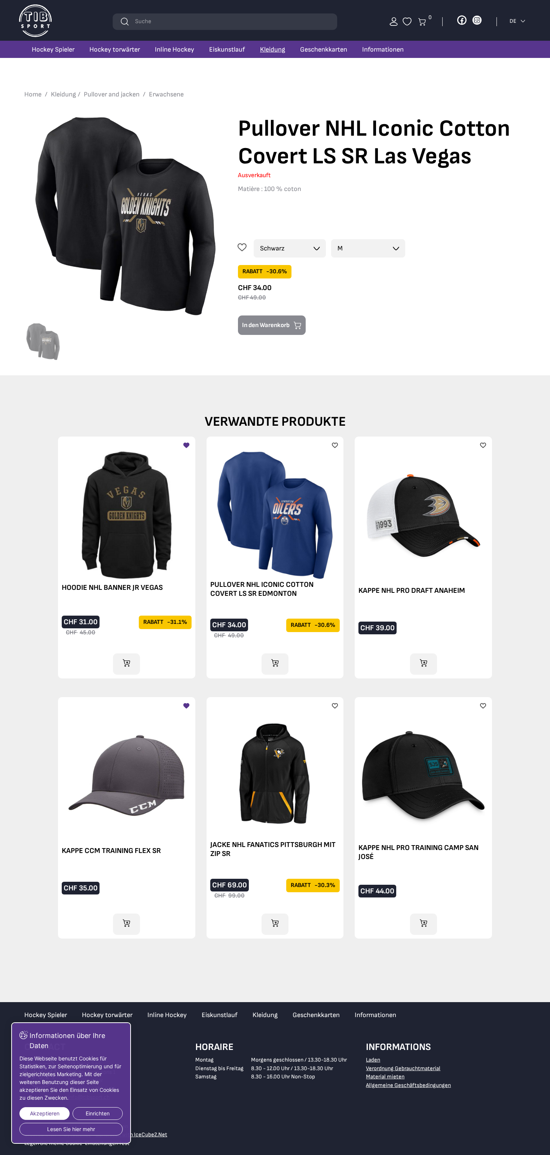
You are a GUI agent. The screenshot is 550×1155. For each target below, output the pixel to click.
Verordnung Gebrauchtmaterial (403, 1068)
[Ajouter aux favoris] (242, 248)
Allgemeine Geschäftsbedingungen (408, 1085)
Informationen (383, 49)
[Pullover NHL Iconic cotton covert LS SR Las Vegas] (125, 216)
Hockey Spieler (53, 49)
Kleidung (272, 49)
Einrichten (98, 1113)
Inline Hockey (174, 49)
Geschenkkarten (323, 49)
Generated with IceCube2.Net (131, 1134)
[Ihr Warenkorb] (407, 22)
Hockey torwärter (114, 49)
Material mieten (385, 1076)
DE (513, 21)
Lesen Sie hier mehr (71, 1129)
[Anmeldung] (393, 22)
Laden (373, 1059)
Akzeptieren (44, 1113)
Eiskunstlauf (227, 49)
